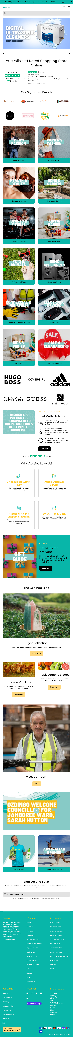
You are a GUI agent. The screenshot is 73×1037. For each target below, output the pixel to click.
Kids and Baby (55, 943)
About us (30, 927)
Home (29, 922)
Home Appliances (56, 952)
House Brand (31, 981)
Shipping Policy (8, 1006)
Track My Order (32, 956)
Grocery (53, 964)
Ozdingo (56, 1034)
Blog (28, 977)
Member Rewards (33, 964)
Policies (5, 993)
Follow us (30, 969)
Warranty (6, 1002)
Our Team (30, 931)
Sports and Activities (57, 939)
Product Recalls (32, 960)
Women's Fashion (56, 927)
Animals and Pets (56, 948)
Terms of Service (8, 1014)
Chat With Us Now (51, 416)
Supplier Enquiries (33, 948)
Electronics (54, 960)
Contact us (30, 935)
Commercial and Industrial (59, 956)
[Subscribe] (67, 894)
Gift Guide (53, 969)
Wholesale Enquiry (33, 939)
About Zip (6, 1018)
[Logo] (6, 7)
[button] (64, 7)
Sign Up (29, 973)
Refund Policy (7, 997)
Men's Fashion (55, 922)
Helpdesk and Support (34, 943)
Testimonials (31, 952)
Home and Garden (56, 935)
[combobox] (36, 13)
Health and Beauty (56, 931)
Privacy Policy (7, 1010)
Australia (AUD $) (11, 1030)
